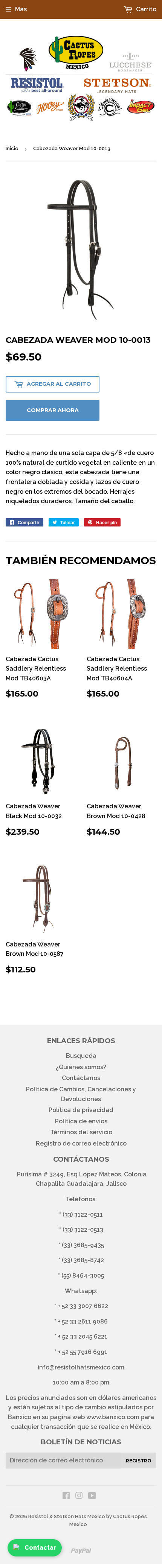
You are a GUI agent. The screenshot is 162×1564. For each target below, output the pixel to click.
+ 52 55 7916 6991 (82, 1352)
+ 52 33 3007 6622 (83, 1306)
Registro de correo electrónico (81, 1143)
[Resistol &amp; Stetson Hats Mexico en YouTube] (92, 1496)
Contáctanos (81, 1078)
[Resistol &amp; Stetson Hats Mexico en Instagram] (79, 1496)
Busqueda (81, 1055)
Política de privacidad (81, 1110)
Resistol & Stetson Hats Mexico (66, 1516)
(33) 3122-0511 (83, 1214)
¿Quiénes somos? (81, 1067)
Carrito (145, 9)
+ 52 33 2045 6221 (82, 1336)
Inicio (12, 148)
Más (21, 9)
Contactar (40, 1547)
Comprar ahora (53, 410)
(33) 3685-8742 (83, 1260)
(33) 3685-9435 (83, 1245)
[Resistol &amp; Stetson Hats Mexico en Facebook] (66, 1496)
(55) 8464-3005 (82, 1275)
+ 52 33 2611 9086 (83, 1321)
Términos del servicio (81, 1132)
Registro (138, 1461)
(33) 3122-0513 (83, 1229)
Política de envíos (81, 1121)
